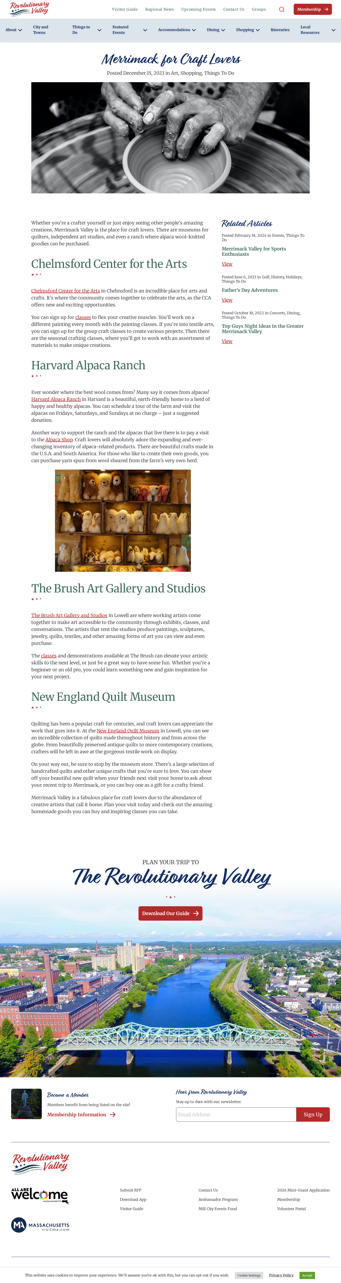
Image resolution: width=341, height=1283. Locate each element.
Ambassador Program (218, 1199)
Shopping (245, 29)
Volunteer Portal (291, 1208)
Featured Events (121, 30)
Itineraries (280, 29)
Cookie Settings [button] (249, 1275)
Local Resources (310, 30)
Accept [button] (307, 1275)
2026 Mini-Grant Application (303, 1190)
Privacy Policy (281, 1275)
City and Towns (40, 30)
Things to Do (81, 30)
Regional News (159, 9)
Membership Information (76, 1114)
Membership (309, 9)
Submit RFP (130, 1190)
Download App (133, 1199)
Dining (213, 29)
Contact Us (233, 9)
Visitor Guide (125, 9)
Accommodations (174, 29)
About (11, 29)
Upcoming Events (198, 9)
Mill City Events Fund (218, 1208)
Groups (259, 9)
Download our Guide (166, 913)
